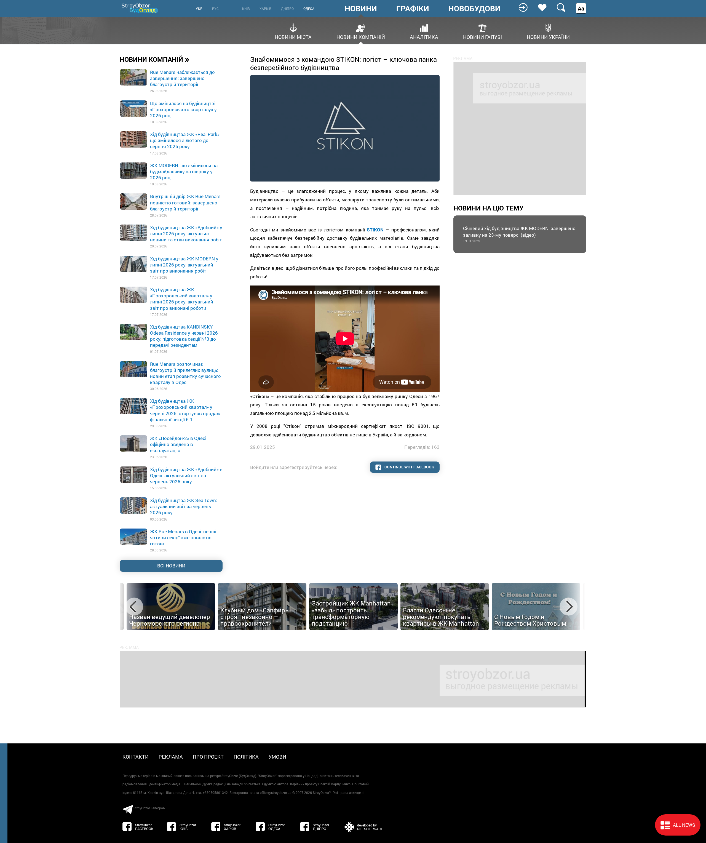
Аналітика (424, 36)
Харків (265, 8)
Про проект (208, 756)
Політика (246, 756)
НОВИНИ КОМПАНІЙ (154, 59)
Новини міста (293, 36)
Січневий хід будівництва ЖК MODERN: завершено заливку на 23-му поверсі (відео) (519, 234)
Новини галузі (482, 36)
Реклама (171, 756)
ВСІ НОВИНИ (171, 565)
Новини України (548, 36)
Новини (361, 8)
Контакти (135, 756)
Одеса (308, 8)
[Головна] (140, 8)
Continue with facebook (409, 466)
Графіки (412, 8)
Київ (246, 8)
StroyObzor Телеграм (149, 808)
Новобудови (474, 8)
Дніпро (287, 8)
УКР (199, 8)
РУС (215, 8)
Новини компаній (360, 36)
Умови (277, 756)
